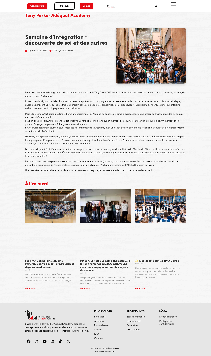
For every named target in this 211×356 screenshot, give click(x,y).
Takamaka (119, 114)
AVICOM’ (111, 351)
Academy (99, 321)
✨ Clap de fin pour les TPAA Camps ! (157, 261)
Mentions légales (168, 317)
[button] (156, 5)
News (70, 50)
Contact (98, 330)
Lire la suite (30, 288)
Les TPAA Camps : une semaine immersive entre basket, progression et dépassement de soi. (49, 264)
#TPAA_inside (59, 50)
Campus (98, 338)
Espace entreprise (136, 317)
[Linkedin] (52, 341)
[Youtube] (44, 341)
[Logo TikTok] (60, 341)
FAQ (96, 334)
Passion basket (101, 325)
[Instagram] (36, 341)
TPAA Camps (133, 330)
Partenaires (132, 325)
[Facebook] (28, 341)
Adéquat (64, 137)
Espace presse (134, 321)
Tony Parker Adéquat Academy (58, 15)
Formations (100, 317)
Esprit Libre (45, 105)
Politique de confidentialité (166, 322)
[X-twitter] (68, 341)
